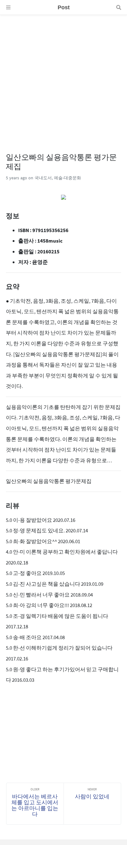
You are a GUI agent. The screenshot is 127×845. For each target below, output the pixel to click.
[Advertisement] (63, 78)
